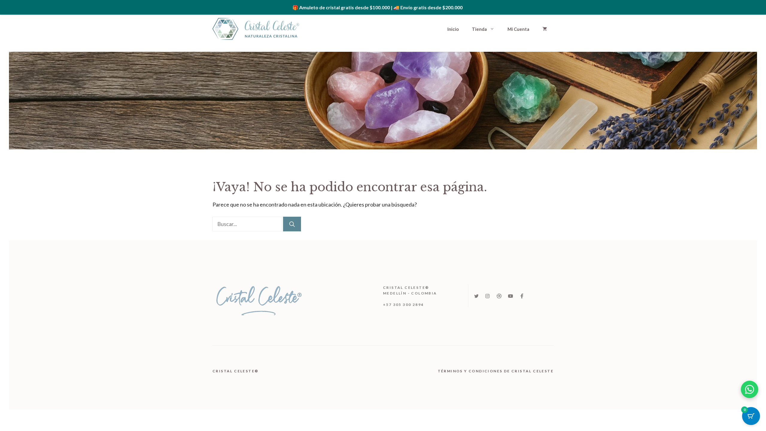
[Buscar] (292, 224)
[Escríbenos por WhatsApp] (749, 389)
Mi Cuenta (518, 29)
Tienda (479, 29)
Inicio (453, 29)
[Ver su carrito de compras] (545, 29)
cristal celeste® (236, 371)
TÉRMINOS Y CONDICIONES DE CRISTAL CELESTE (496, 371)
